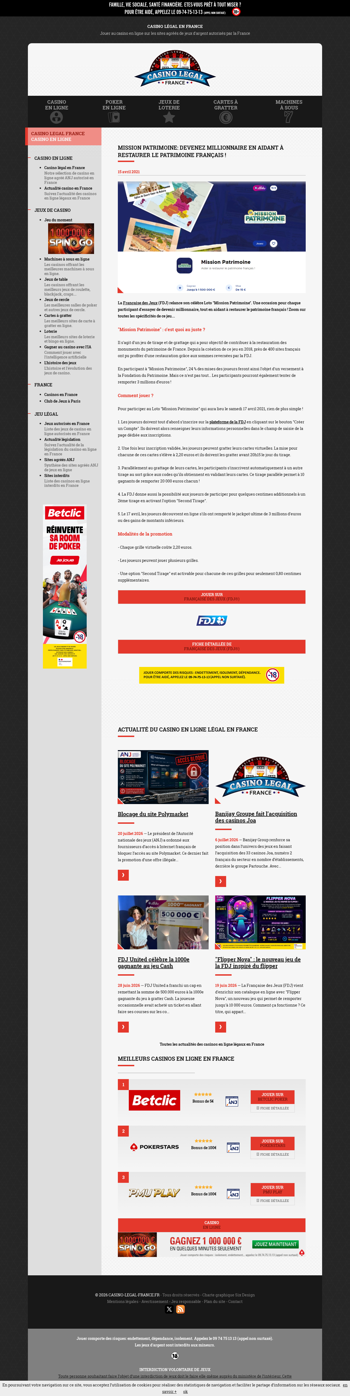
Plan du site (214, 1301)
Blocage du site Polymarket (153, 813)
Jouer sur (212, 597)
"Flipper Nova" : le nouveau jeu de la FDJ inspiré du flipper (258, 962)
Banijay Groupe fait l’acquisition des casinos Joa (256, 817)
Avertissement (154, 1301)
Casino (212, 1225)
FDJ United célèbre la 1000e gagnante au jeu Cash (153, 962)
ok (185, 1391)
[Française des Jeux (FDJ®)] (212, 237)
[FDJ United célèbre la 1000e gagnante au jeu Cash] (163, 922)
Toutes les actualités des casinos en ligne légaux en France (212, 1044)
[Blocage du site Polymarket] (163, 777)
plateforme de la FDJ (227, 421)
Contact (235, 1301)
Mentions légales (122, 1301)
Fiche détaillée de (212, 646)
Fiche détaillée (274, 1108)
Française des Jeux (140, 302)
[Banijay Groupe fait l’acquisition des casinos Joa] (260, 777)
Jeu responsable (186, 1301)
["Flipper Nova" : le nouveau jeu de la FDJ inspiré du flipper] (260, 922)
